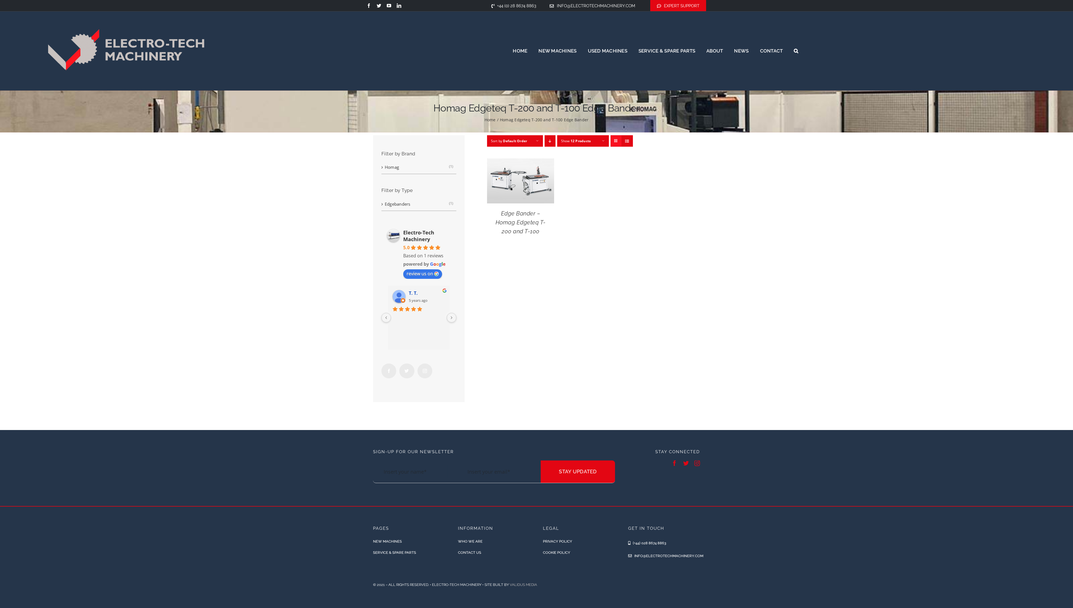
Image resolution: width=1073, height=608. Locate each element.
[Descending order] (550, 141)
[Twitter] (406, 371)
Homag (392, 167)
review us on (420, 273)
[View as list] (627, 141)
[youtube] (389, 5)
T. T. (413, 293)
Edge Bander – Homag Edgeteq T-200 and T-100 (521, 222)
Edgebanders (397, 204)
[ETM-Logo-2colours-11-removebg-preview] (126, 11)
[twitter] (379, 5)
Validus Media (523, 585)
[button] (796, 51)
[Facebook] (388, 371)
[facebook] (369, 5)
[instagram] (697, 463)
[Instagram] (424, 371)
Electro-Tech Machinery (418, 236)
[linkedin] (399, 5)
